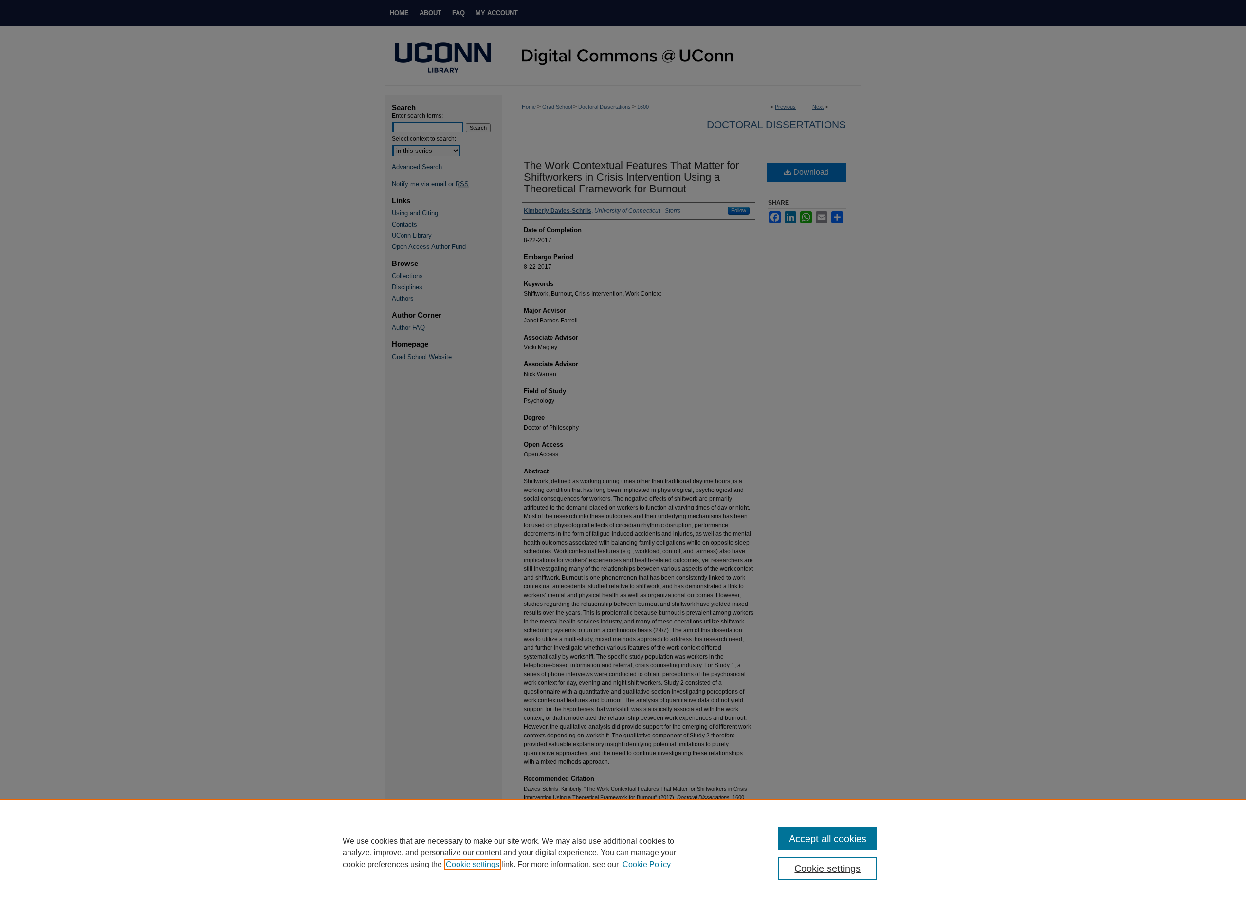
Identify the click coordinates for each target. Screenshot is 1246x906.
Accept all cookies (827, 838)
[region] (623, 852)
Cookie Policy (647, 864)
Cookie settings (472, 864)
